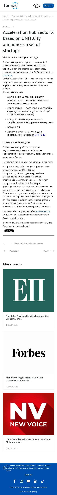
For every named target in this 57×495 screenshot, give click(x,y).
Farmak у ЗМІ (17, 16)
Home (5, 16)
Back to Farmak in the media (28, 243)
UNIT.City (7, 75)
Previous (13, 250)
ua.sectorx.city (43, 211)
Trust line (29, 475)
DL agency (33, 491)
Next (46, 250)
